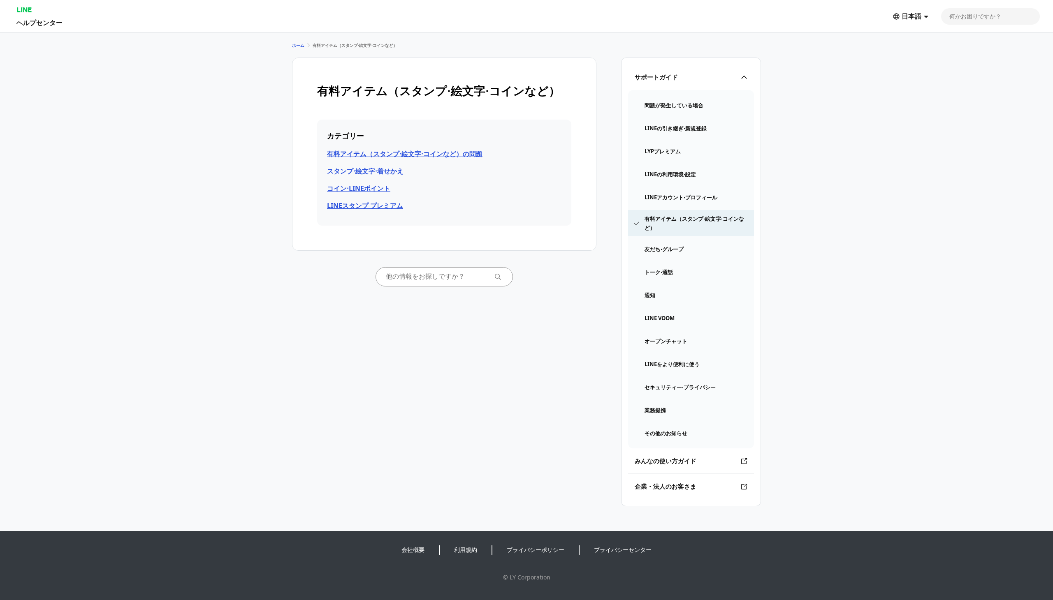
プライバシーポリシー (535, 550)
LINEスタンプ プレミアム (365, 205)
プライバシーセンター (623, 550)
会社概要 (412, 550)
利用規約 (465, 550)
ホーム (298, 45)
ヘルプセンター (39, 22)
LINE (24, 9)
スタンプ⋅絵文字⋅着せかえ (365, 170)
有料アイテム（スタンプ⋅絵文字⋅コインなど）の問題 (404, 153)
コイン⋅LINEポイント (358, 188)
